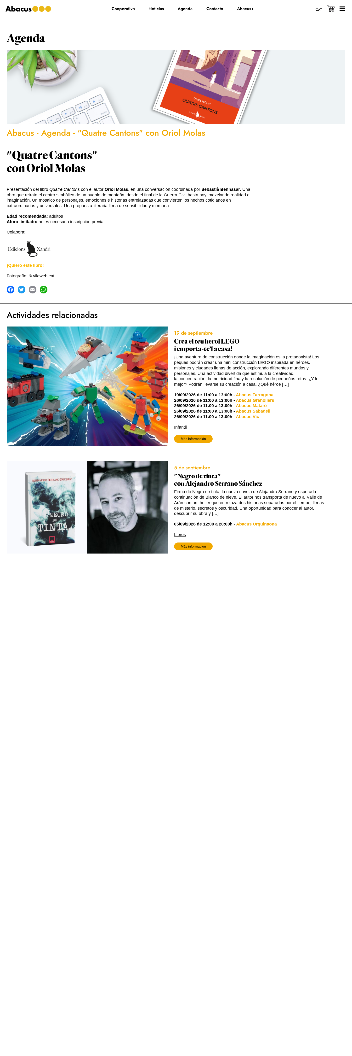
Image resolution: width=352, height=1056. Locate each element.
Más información (193, 439)
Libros (180, 534)
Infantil (180, 427)
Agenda (26, 38)
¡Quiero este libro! (25, 265)
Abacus (20, 133)
